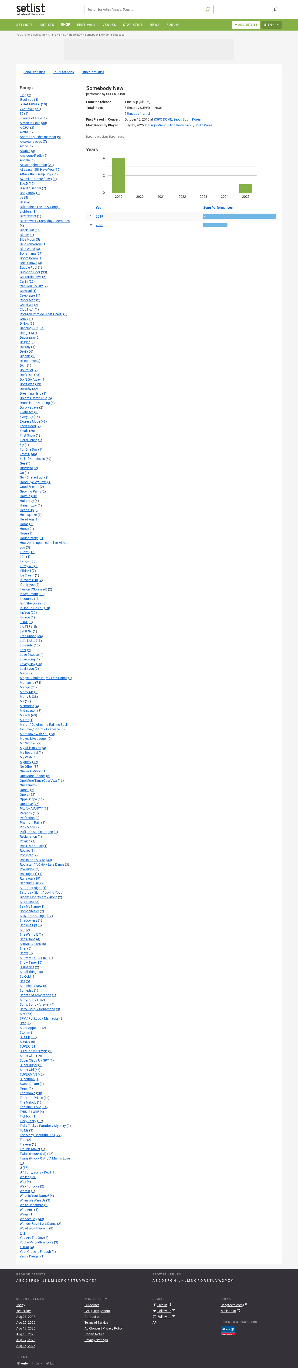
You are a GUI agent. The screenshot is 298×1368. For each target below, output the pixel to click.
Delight (25, 342)
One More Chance (32, 776)
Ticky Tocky (28, 1121)
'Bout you (26, 99)
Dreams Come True (33, 398)
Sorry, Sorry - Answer (35, 1004)
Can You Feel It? (31, 286)
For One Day (28, 449)
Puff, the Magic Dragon (36, 832)
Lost (23, 650)
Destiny (25, 347)
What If (25, 1191)
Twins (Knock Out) (33, 1154)
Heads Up (27, 510)
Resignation (28, 836)
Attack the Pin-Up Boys (36, 174)
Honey (24, 529)
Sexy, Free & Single (33, 916)
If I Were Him (29, 580)
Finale (24, 431)
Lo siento (26, 645)
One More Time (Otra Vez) (38, 780)
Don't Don (27, 375)
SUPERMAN (28, 1074)
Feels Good (28, 426)
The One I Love (30, 1107)
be (21, 197)
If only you (27, 585)
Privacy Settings (96, 1340)
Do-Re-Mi (26, 370)
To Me (24, 1130)
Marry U (25, 696)
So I (22, 981)
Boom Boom (29, 258)
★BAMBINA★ (30, 104)
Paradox (26, 813)
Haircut (25, 496)
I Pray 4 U (27, 566)
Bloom (24, 235)
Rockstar (26, 855)
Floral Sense (28, 440)
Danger (25, 333)
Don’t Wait (27, 384)
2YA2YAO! (27, 109)
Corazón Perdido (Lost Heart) (41, 314)
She (22, 930)
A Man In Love (30, 123)
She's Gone (27, 939)
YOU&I (24, 1247)
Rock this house (31, 846)
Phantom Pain (30, 822)
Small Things (29, 972)
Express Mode (30, 421)
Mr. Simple (27, 743)
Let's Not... (27, 640)
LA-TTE (25, 626)
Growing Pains (30, 491)
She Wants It (29, 934)
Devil (23, 351)
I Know (25, 561)
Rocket (25, 850)
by (137, 113)
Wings (24, 1214)
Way (23, 1182)
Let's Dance (28, 636)
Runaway (27, 878)
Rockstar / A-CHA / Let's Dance (42, 864)
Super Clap (27, 1056)
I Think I (25, 571)
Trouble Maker (30, 1149)
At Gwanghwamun (33, 165)
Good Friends (29, 487)
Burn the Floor (30, 272)
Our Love (26, 804)
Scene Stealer (29, 911)
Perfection (27, 818)
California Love (30, 277)
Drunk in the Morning (35, 403)
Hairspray (27, 501)
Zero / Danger (30, 1256)
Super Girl (27, 1070)
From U (25, 454)
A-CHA (24, 127)
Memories (27, 706)
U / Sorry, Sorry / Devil (35, 1172)
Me (22, 701)
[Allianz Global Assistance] (228, 1330)
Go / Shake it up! (32, 477)
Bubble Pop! (28, 267)
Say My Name (30, 906)
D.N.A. (24, 323)
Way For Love (29, 1186)
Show (24, 953)
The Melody (28, 1102)
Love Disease (29, 654)
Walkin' (25, 1177)
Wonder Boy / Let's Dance (38, 1224)
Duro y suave (29, 407)
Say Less (26, 902)
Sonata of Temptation (35, 995)
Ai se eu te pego (31, 141)
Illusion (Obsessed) (33, 589)
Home (24, 524)
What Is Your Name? (34, 1196)
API (155, 1322)
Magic (24, 673)
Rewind (25, 841)
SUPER (25, 1046)
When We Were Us (32, 1200)
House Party (29, 538)
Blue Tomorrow (31, 244)
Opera (24, 794)
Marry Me (27, 692)
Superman (27, 1079)
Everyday (26, 417)
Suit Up (25, 1037)
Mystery (25, 762)
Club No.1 (27, 309)
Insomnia (26, 599)
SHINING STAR (30, 944)
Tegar (24, 1088)
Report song (116, 136)
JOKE (24, 622)
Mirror (24, 720)
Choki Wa (26, 305)
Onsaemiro (28, 785)
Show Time (28, 962)
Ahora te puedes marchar (38, 137)
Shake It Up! (28, 925)
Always (25, 151)
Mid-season (28, 710)
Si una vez (27, 967)
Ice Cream (27, 575)
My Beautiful (29, 752)
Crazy (24, 319)
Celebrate (27, 295)
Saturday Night (31, 888)
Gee (22, 463)
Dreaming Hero (30, 393)
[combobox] (149, 9)
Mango (25, 687)
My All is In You (30, 748)
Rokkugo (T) (28, 874)
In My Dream (29, 594)
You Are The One (32, 1238)
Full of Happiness (32, 459)
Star (23, 1023)
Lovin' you (27, 668)
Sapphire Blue (30, 883)
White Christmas (32, 1205)
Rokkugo (26, 869)
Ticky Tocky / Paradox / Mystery (43, 1126)
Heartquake (28, 515)
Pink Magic (28, 827)
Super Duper (28, 1065)
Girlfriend (26, 468)
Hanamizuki (28, 505)
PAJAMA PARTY (31, 808)
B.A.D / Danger (30, 188)
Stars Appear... (30, 1028)
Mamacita (27, 682)
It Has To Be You (31, 608)
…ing (23, 95)
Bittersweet (28, 216)
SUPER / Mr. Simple (33, 1051)
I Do (22, 557)
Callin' (24, 281)
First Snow (27, 435)
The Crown (27, 1093)
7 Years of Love (31, 118)
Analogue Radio (31, 155)
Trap (23, 1140)
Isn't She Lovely (31, 603)
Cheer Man (27, 300)
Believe (25, 202)
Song (34, 72)
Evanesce (27, 412)
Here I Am (27, 519)
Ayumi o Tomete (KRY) (36, 179)
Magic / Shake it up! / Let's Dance (43, 678)
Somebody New (31, 986)
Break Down (28, 263)
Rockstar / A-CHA (32, 860)
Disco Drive (28, 361)
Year (99, 207)
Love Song (27, 659)
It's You (25, 613)
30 (22, 113)
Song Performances (218, 207)
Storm (24, 1032)
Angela (25, 160)
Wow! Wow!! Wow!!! (34, 1228)
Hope (23, 533)
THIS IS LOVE (29, 1112)
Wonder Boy (28, 1219)
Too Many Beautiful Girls (37, 1135)
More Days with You (34, 734)
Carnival (26, 291)
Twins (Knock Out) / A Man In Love (45, 1158)
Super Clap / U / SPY (34, 1060)
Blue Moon (27, 239)
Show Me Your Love (34, 958)
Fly (22, 445)
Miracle (25, 715)
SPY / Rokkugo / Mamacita (39, 1018)
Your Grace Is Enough (35, 1251)
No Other (26, 766)
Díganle (25, 356)
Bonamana (28, 253)
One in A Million (31, 771)
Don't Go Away (30, 379)
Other (93, 72)
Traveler (25, 1144)
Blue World (27, 249)
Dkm (23, 365)
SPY (23, 1014)
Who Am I (27, 1210)
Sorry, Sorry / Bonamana (37, 1009)
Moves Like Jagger (33, 738)
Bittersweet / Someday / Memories (45, 221)
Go (22, 473)
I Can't (24, 552)
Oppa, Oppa (28, 799)
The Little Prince (31, 1098)
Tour (63, 72)
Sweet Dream (29, 1084)
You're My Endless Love (36, 1242)
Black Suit (27, 230)
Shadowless (28, 920)
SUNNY (25, 1042)
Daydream (27, 337)
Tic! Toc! (26, 1116)
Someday (26, 990)
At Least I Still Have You (37, 169)
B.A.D (24, 183)
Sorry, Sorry (28, 1000)
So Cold (25, 976)
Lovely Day (27, 664)
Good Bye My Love (33, 482)
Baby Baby (27, 193)
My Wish (26, 757)
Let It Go (26, 631)
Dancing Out (29, 328)
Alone (24, 146)
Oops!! (24, 790)
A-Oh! (24, 132)
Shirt (23, 948)
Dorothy (25, 389)
